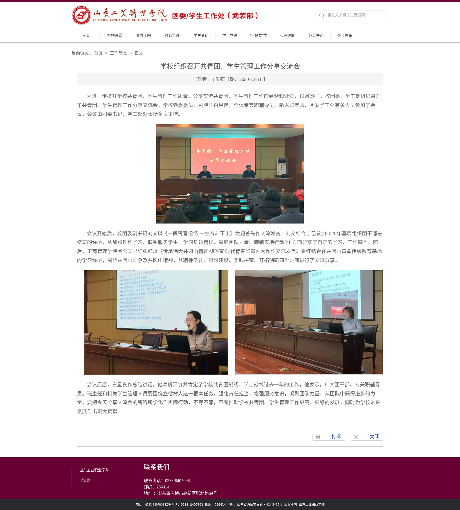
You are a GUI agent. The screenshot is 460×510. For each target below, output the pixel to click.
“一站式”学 (258, 36)
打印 (336, 436)
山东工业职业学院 (94, 470)
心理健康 (287, 36)
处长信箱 (344, 36)
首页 (86, 36)
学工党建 (229, 36)
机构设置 (114, 36)
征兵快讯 (316, 36)
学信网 (85, 480)
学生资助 (201, 36)
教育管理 (172, 36)
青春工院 (143, 36)
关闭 (374, 436)
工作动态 (118, 53)
